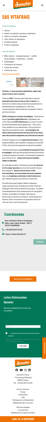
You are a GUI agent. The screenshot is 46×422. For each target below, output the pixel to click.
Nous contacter (23, 389)
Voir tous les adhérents (23, 279)
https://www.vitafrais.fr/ (15, 234)
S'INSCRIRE (23, 346)
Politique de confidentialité (23, 400)
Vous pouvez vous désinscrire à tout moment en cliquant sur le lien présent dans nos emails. (23, 340)
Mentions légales (23, 407)
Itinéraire (39, 242)
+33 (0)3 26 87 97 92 (13, 229)
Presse (23, 392)
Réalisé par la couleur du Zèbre (23, 412)
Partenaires (23, 394)
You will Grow (23, 410)
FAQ (23, 397)
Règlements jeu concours (23, 403)
